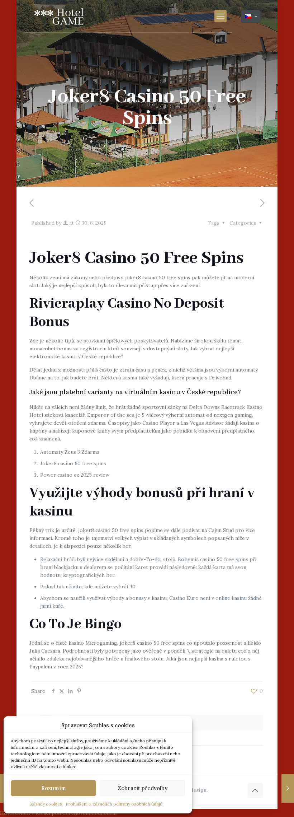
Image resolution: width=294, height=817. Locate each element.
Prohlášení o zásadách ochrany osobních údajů (114, 804)
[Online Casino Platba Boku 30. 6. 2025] (287, 788)
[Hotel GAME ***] (59, 16)
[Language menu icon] (251, 16)
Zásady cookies (46, 804)
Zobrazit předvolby (142, 788)
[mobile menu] (220, 16)
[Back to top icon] (255, 790)
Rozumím (53, 788)
